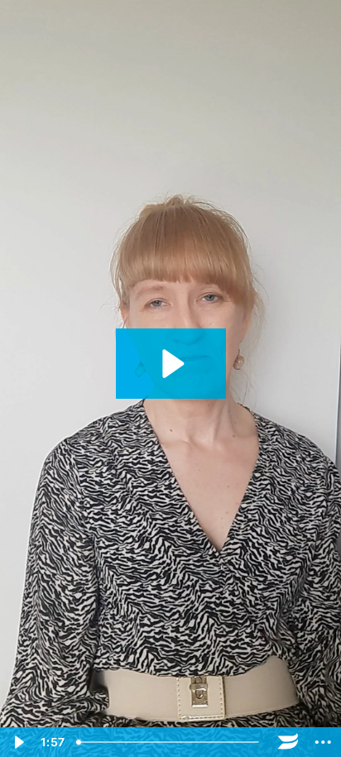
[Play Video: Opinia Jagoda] (171, 363)
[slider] (170, 742)
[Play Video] (18, 742)
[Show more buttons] (323, 742)
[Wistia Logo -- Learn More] (288, 742)
